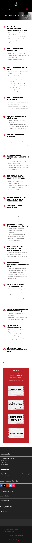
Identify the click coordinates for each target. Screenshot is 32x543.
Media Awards (4, 464)
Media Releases (5, 460)
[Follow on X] (4, 485)
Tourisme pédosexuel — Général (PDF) (16, 117)
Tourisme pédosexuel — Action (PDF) (16, 135)
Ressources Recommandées (16, 380)
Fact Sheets (4, 462)
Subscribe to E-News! (7, 491)
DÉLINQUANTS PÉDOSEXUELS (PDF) (14, 326)
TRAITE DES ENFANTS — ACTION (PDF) (16, 98)
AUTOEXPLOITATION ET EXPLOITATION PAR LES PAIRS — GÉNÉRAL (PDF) (16, 176)
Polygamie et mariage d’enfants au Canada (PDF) (17, 225)
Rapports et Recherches (16, 377)
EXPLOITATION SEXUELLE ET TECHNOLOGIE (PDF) (17, 310)
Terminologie (16, 373)
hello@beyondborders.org (9, 502)
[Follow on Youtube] (7, 485)
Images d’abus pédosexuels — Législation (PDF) (18, 264)
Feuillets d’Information (16, 375)
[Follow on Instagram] (13, 485)
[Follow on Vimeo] (10, 485)
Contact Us (4, 511)
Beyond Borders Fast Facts (8, 458)
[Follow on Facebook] (1, 485)
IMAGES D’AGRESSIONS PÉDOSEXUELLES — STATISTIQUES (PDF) (16, 248)
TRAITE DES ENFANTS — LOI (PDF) (17, 68)
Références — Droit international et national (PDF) (17, 349)
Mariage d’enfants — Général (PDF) (15, 206)
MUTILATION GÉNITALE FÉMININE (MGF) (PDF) (15, 285)
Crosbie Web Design (14, 540)
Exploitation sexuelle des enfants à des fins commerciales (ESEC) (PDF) (17, 28)
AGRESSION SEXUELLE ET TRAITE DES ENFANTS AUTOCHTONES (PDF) (16, 199)
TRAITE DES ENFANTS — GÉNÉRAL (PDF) (16, 49)
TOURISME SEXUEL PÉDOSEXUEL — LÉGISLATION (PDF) (18, 156)
